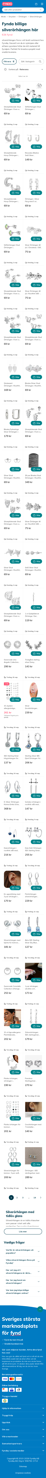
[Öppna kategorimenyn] (42, 4)
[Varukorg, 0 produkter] (36, 4)
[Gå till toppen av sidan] (40, 1309)
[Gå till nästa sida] (40, 1197)
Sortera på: (14, 69)
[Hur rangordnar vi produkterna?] (5, 69)
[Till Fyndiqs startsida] (7, 4)
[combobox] (23, 9)
